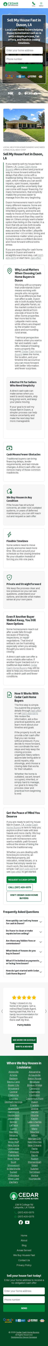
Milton (34, 1135)
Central (13, 1091)
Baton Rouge (34, 1078)
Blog (24, 1245)
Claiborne (13, 1095)
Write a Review (24, 1046)
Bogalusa (34, 1081)
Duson (34, 1101)
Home (24, 1235)
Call (19, 887)
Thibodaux (13, 1175)
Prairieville (13, 1155)
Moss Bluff (13, 1142)
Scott (13, 1162)
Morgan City (34, 1138)
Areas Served (24, 1250)
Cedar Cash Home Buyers (22, 666)
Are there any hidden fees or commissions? (20, 942)
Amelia (13, 1075)
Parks (35, 1148)
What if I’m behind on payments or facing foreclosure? (22, 962)
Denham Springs (13, 1101)
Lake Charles (34, 1121)
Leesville (34, 1125)
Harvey (34, 1111)
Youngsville (35, 1178)
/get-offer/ (36, 258)
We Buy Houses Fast (24, 1255)
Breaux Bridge (34, 1085)
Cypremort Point (34, 1098)
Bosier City (13, 1085)
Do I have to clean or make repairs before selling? (19, 932)
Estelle (13, 1105)
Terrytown (34, 1172)
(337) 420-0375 (30, 713)
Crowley (13, 1098)
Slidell (34, 1165)
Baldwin (13, 1078)
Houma (34, 1115)
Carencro (34, 1088)
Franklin (34, 1105)
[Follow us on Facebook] (20, 1222)
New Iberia (13, 1145)
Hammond (13, 1111)
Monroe (13, 1138)
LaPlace (13, 1125)
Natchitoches (35, 1142)
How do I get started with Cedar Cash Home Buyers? (22, 972)
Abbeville (14, 1071)
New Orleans (34, 1145)
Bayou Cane (13, 1081)
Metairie (13, 1135)
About (24, 1240)
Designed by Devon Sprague (24, 1337)
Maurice (34, 1132)
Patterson (13, 1152)
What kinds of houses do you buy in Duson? (21, 952)
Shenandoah (34, 1162)
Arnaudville (35, 1075)
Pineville (34, 1152)
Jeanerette (13, 1118)
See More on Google (24, 1040)
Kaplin (34, 1118)
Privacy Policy (24, 1265)
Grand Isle (13, 1108)
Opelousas (13, 1148)
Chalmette (34, 1091)
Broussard (13, 1088)
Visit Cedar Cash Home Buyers (24, 897)
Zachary (13, 1182)
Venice (34, 1175)
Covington (34, 1095)
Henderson (13, 1115)
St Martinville (13, 1168)
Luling (13, 1128)
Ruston (34, 1158)
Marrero (13, 1132)
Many (34, 1128)
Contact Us (24, 1260)
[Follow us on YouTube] (27, 1222)
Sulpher (34, 1168)
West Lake (13, 1178)
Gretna (34, 1108)
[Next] (44, 1011)
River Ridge (13, 1158)
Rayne (34, 1155)
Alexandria (34, 1071)
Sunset (13, 1172)
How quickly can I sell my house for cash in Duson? (22, 922)
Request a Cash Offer (21, 879)
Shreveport (13, 1165)
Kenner (13, 1121)
